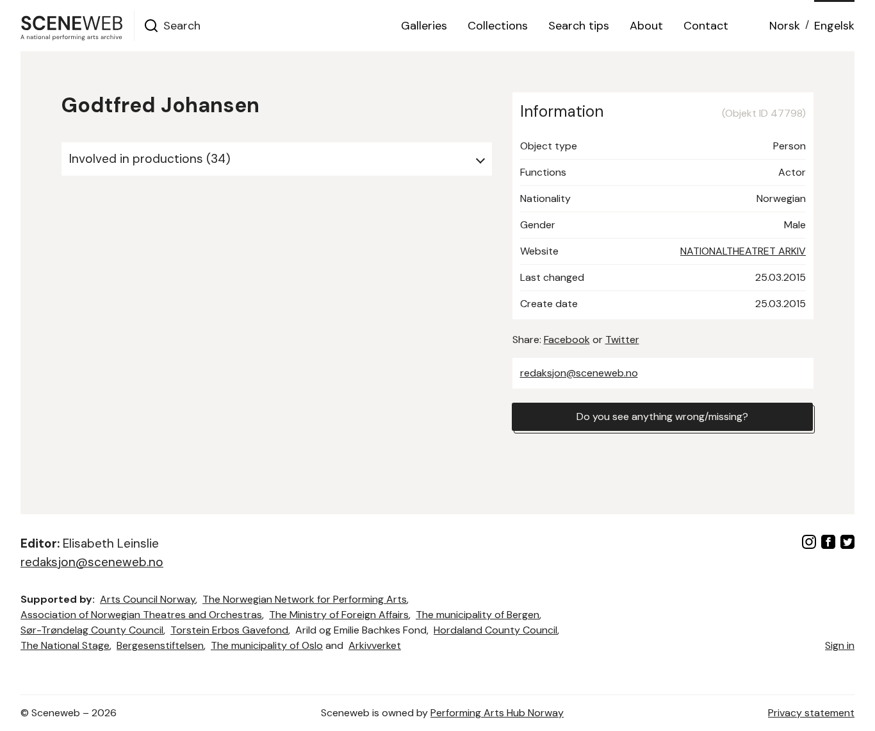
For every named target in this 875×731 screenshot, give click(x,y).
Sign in (840, 645)
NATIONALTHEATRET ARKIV (743, 251)
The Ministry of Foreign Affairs (339, 614)
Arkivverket (374, 645)
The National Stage (65, 645)
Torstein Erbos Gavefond (229, 630)
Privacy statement (811, 712)
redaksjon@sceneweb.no (579, 373)
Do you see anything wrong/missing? (662, 416)
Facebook (567, 339)
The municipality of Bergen (477, 614)
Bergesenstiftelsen (160, 645)
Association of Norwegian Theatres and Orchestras (141, 614)
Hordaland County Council (495, 630)
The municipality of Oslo (267, 645)
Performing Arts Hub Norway (497, 712)
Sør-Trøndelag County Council (91, 630)
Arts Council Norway (147, 599)
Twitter (622, 339)
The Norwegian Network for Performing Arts (304, 599)
